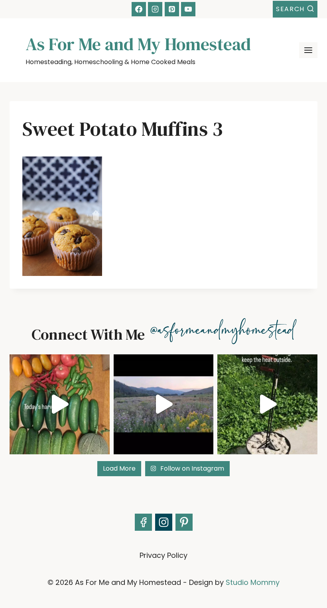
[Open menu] (308, 50)
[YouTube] (188, 9)
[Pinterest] (172, 9)
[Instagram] (155, 9)
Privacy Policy (163, 555)
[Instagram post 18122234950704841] (267, 404)
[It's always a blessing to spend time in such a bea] (164, 404)
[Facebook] (139, 9)
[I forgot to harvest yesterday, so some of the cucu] (60, 404)
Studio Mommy (253, 582)
